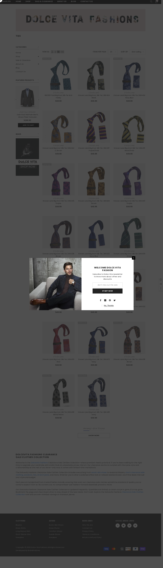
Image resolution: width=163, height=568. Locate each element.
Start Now (107, 291)
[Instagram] (105, 300)
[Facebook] (100, 300)
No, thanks (109, 305)
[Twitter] (114, 300)
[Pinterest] (110, 300)
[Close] (133, 258)
